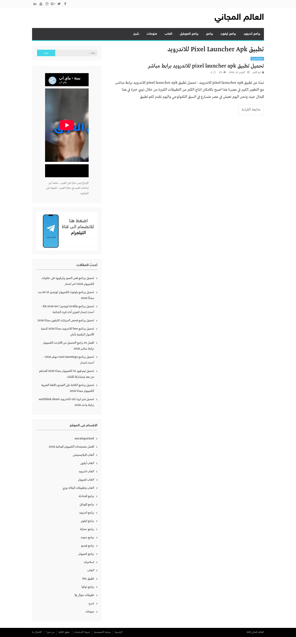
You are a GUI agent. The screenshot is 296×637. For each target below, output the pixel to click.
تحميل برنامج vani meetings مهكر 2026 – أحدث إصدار (68, 360)
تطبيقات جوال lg (84, 595)
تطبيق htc (88, 579)
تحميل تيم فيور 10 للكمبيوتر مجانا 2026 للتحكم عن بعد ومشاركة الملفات (66, 374)
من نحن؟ (50, 632)
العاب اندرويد (86, 471)
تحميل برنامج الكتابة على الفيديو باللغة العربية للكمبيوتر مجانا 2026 (67, 388)
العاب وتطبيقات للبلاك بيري (78, 488)
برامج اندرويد (252, 34)
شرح (136, 34)
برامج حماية (87, 529)
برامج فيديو (87, 546)
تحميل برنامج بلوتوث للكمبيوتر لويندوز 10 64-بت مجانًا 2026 (66, 295)
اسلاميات (89, 562)
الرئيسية (118, 632)
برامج (209, 34)
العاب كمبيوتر (86, 480)
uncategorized (84, 438)
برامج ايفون (228, 34)
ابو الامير (256, 72)
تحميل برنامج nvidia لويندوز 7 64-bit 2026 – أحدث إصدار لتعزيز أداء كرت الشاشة (67, 309)
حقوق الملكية (64, 632)
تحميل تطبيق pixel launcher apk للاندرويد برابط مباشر (206, 66)
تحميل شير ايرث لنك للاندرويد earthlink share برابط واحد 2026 (66, 402)
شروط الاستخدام (82, 632)
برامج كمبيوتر (86, 554)
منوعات (152, 34)
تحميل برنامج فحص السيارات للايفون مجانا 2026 (65, 320)
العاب (168, 34)
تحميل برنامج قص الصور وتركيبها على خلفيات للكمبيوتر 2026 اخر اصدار (68, 281)
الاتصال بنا (37, 632)
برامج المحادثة (86, 496)
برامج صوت (87, 537)
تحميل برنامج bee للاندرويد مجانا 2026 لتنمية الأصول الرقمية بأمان (67, 332)
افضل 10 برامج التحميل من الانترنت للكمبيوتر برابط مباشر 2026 (68, 346)
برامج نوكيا (87, 587)
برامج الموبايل (189, 34)
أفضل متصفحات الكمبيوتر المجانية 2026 (71, 447)
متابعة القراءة (251, 109)
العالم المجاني (239, 18)
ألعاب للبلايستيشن (83, 455)
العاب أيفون (87, 463)
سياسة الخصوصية (102, 632)
